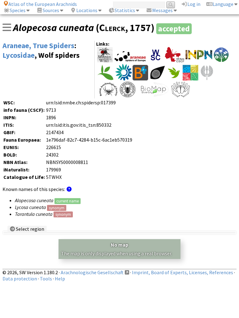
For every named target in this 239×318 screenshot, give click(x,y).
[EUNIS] (123, 78)
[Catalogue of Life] (190, 78)
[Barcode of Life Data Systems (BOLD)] (140, 78)
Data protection (19, 278)
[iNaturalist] (174, 78)
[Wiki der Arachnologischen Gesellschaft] (105, 60)
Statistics (125, 10)
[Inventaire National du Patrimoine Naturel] (198, 60)
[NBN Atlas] (157, 78)
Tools (46, 278)
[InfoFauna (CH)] (175, 60)
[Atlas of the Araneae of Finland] (207, 78)
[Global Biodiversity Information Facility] (105, 78)
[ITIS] (221, 60)
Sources (51, 10)
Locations (86, 10)
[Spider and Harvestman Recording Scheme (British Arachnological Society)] (108, 95)
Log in (193, 4)
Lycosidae (18, 55)
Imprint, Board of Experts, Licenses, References (182, 272)
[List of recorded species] (6, 27)
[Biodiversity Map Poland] (153, 95)
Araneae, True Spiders (38, 45)
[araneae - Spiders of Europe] (130, 60)
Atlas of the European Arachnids (42, 4)
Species (18, 10)
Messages (162, 10)
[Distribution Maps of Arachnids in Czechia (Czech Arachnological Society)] (127, 95)
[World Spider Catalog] (155, 60)
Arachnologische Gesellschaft (92, 272)
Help (60, 278)
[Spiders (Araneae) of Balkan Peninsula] (180, 95)
